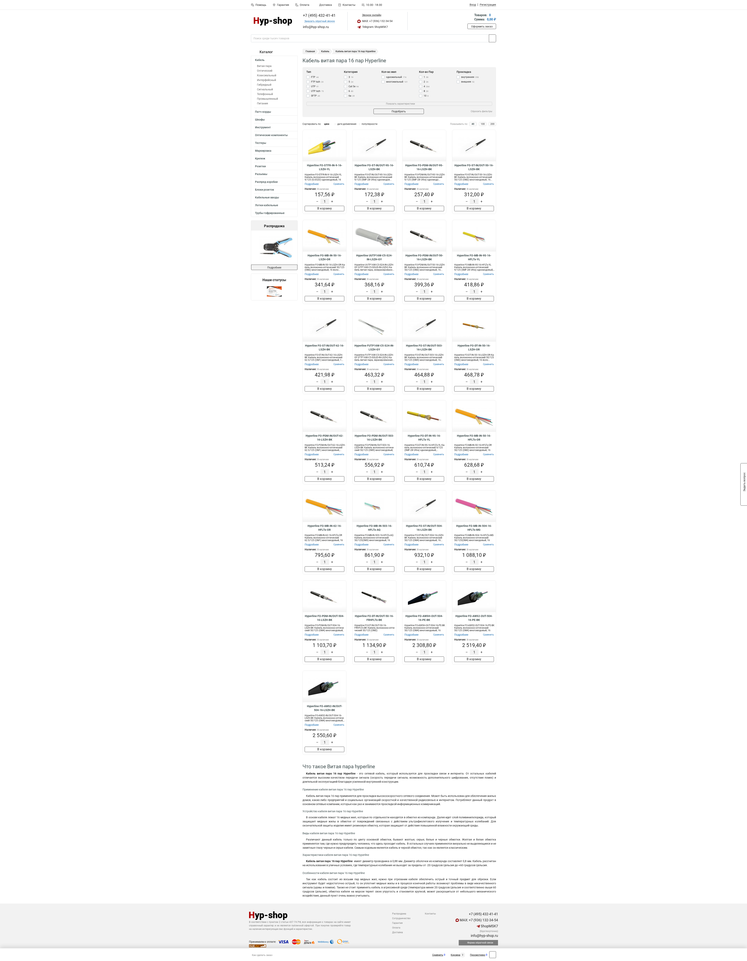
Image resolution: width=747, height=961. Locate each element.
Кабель (260, 60)
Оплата (304, 4)
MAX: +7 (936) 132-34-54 (377, 21)
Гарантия (283, 4)
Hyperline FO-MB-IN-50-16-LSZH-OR (325, 257)
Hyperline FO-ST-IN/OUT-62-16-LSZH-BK (324, 347)
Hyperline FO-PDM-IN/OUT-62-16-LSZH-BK (324, 437)
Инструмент (263, 127)
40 (473, 124)
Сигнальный (265, 89)
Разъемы (261, 174)
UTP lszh (317, 91)
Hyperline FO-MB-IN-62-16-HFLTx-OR (325, 527)
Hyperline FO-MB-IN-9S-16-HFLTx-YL (474, 257)
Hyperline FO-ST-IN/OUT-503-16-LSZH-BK (424, 347)
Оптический (264, 70)
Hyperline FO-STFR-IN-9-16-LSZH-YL (324, 167)
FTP (315, 77)
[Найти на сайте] (492, 38)
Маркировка (263, 150)
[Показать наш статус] (274, 291)
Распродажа (399, 913)
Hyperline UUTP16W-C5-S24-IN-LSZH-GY (374, 257)
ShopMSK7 (489, 926)
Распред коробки (266, 181)
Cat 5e (354, 86)
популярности (369, 124)
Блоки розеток (264, 189)
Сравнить (437, 955)
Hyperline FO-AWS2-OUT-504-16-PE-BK (474, 617)
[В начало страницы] (492, 954)
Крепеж (260, 158)
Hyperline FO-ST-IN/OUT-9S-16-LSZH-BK (374, 167)
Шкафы (260, 119)
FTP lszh (317, 81)
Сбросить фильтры (481, 111)
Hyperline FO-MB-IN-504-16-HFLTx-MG (474, 527)
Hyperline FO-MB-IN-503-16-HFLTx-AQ (374, 527)
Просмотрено (477, 955)
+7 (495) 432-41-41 (319, 15)
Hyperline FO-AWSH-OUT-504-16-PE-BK (424, 617)
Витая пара (264, 66)
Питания (262, 103)
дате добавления (346, 124)
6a (352, 95)
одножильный (396, 77)
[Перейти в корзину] (470, 18)
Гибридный (264, 84)
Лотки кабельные (266, 205)
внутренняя (470, 77)
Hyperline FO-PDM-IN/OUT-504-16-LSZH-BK (324, 617)
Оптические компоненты (271, 135)
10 (426, 95)
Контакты (349, 4)
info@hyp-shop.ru (484, 936)
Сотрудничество (401, 918)
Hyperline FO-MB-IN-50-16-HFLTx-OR (474, 437)
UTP (315, 86)
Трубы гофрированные (270, 213)
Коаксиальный (266, 75)
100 (483, 124)
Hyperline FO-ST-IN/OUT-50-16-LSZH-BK (474, 167)
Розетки (260, 166)
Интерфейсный (266, 80)
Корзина (455, 955)
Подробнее (274, 267)
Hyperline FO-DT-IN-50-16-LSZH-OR (474, 347)
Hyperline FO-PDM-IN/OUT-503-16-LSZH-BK (374, 437)
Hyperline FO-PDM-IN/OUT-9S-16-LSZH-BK (424, 167)
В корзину (324, 208)
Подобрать (399, 111)
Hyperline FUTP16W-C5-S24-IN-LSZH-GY (374, 347)
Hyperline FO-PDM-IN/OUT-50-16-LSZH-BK (424, 257)
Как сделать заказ (262, 955)
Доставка (325, 4)
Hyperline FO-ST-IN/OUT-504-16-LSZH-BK (424, 527)
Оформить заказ (482, 26)
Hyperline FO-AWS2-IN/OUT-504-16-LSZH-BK (324, 708)
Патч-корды (263, 111)
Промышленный (267, 98)
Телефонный (265, 94)
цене (326, 124)
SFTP (315, 95)
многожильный (397, 81)
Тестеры (260, 142)
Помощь (260, 4)
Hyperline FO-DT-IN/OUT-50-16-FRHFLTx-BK (374, 617)
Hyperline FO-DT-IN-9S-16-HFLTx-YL (424, 437)
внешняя (467, 81)
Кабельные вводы (267, 197)
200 (492, 124)
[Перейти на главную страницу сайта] (273, 21)
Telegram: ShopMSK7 (375, 26)
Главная (310, 51)
